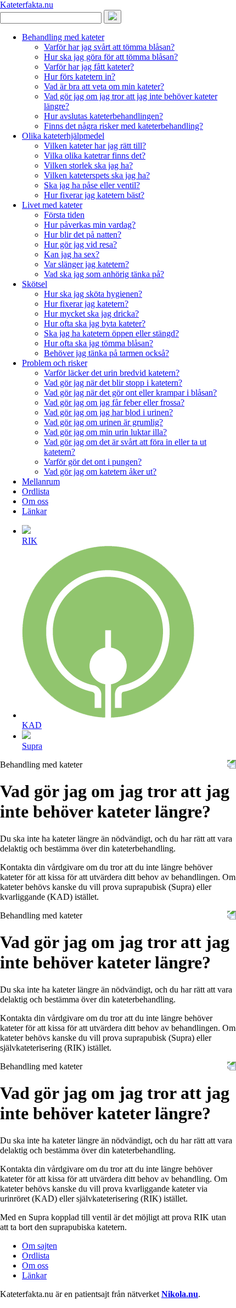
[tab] (129, 535)
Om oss (35, 501)
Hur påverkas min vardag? (90, 224)
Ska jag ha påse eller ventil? (92, 185)
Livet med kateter (52, 205)
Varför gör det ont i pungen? (93, 461)
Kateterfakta (26, 4)
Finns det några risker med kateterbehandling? (123, 126)
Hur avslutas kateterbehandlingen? (103, 116)
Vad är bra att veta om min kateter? (104, 86)
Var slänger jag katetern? (86, 264)
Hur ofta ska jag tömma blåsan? (98, 343)
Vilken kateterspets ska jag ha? (97, 175)
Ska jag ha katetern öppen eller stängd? (111, 333)
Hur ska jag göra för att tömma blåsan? (111, 56)
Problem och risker (54, 363)
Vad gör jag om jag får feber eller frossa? (114, 402)
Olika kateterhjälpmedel (63, 135)
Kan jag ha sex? (71, 254)
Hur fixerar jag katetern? (86, 303)
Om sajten (39, 1245)
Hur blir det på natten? (82, 234)
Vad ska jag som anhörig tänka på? (104, 274)
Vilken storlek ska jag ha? (88, 165)
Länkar (34, 511)
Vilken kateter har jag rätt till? (95, 145)
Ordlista (35, 491)
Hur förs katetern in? (79, 76)
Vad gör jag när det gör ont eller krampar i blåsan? (130, 392)
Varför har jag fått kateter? (89, 66)
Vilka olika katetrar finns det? (94, 155)
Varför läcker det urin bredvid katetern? (111, 372)
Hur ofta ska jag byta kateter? (94, 323)
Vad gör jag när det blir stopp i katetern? (113, 382)
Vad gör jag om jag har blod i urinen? (108, 412)
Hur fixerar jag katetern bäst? (94, 195)
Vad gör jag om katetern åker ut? (100, 471)
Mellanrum (41, 481)
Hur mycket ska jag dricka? (91, 313)
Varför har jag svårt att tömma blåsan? (109, 47)
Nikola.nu (179, 1294)
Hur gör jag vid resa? (80, 244)
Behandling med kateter (63, 37)
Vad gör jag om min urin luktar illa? (105, 432)
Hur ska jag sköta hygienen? (93, 293)
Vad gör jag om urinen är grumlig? (103, 422)
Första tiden (64, 214)
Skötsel (34, 284)
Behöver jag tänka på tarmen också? (106, 353)
